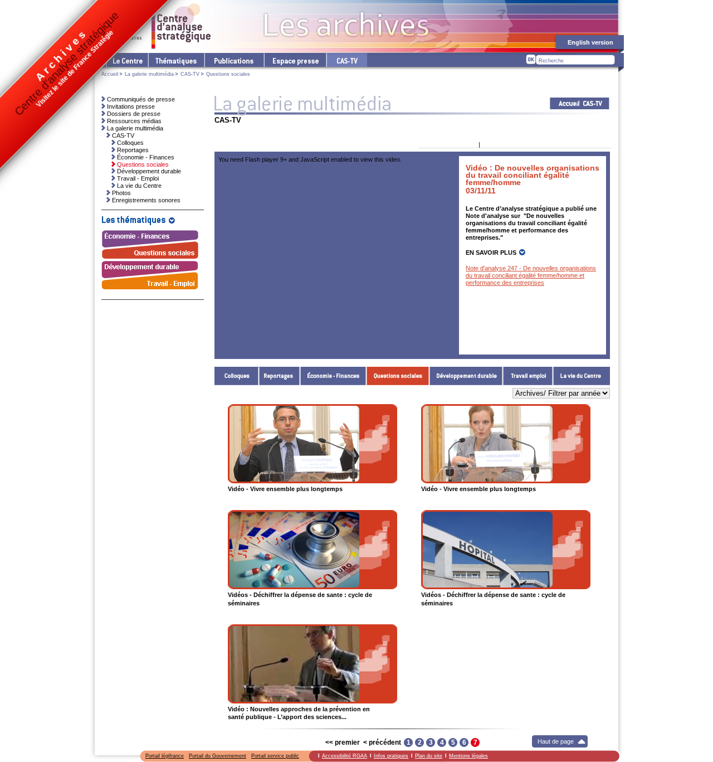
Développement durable (466, 376)
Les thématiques (176, 60)
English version (590, 42)
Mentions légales (468, 756)
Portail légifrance (164, 756)
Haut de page (556, 741)
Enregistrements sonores (146, 200)
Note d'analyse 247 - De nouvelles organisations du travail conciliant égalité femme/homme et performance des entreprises (531, 275)
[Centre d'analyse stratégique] (156, 26)
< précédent (382, 742)
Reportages (279, 376)
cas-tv (346, 60)
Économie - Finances (333, 376)
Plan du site (428, 756)
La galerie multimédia (149, 74)
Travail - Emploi (528, 376)
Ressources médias (134, 121)
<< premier (342, 742)
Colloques (236, 376)
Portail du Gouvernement (217, 756)
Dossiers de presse (133, 113)
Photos (121, 193)
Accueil (109, 74)
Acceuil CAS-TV (579, 103)
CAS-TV (189, 74)
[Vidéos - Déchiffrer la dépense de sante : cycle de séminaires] (312, 550)
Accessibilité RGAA (344, 756)
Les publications (233, 60)
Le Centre (127, 60)
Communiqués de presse (141, 99)
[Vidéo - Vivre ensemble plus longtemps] (312, 444)
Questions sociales (398, 376)
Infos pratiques (391, 756)
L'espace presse (294, 60)
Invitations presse (131, 106)
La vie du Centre (581, 376)
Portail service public (275, 756)
